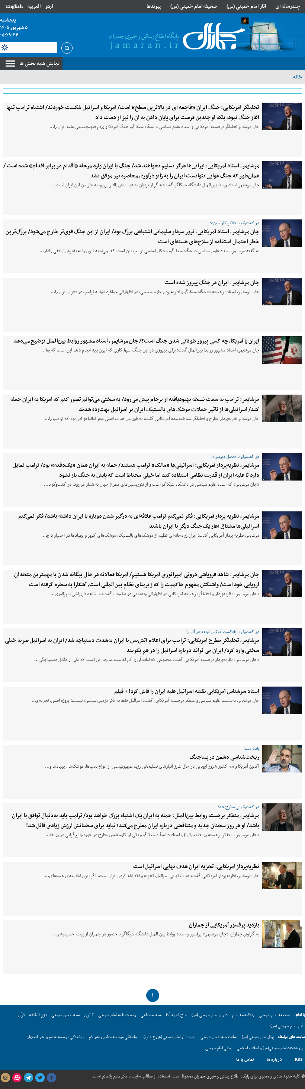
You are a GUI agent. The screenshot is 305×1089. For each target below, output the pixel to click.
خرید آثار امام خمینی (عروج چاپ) (169, 1037)
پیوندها (154, 6)
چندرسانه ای (288, 6)
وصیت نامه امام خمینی (117, 1015)
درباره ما (274, 1059)
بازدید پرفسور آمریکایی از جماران (224, 925)
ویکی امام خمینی (218, 1048)
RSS (299, 1059)
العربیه (34, 6)
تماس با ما (245, 1059)
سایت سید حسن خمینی (218, 1037)
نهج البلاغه (38, 1015)
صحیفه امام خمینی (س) (193, 6)
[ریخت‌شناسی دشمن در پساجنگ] (282, 758)
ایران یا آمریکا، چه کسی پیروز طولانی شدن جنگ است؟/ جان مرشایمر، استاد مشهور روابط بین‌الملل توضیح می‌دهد (136, 341)
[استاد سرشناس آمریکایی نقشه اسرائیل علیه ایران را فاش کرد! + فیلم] (282, 700)
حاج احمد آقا (176, 1015)
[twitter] (40, 1078)
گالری (89, 1015)
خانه (297, 77)
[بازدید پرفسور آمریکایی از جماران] (282, 934)
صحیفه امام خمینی (274, 1015)
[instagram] (5, 1078)
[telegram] (28, 1078)
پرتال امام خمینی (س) (258, 1037)
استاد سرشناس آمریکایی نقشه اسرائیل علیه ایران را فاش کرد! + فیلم (186, 691)
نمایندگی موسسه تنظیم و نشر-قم (113, 1037)
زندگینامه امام (243, 1015)
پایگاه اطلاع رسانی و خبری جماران (221, 1076)
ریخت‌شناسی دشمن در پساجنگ (224, 757)
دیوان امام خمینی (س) (210, 1015)
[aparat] (17, 1078)
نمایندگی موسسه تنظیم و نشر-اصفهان (55, 1037)
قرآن (21, 1015)
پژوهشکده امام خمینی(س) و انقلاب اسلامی (270, 1048)
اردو (49, 6)
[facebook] (51, 1078)
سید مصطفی (151, 1015)
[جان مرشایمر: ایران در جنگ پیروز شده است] (282, 291)
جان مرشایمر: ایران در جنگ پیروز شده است (211, 282)
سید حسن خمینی (65, 1015)
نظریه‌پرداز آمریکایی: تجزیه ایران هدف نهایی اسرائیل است (196, 866)
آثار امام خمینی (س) (246, 6)
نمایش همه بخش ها (39, 63)
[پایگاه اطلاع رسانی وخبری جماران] (175, 36)
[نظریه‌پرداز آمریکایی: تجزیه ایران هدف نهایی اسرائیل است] (282, 875)
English (14, 6)
